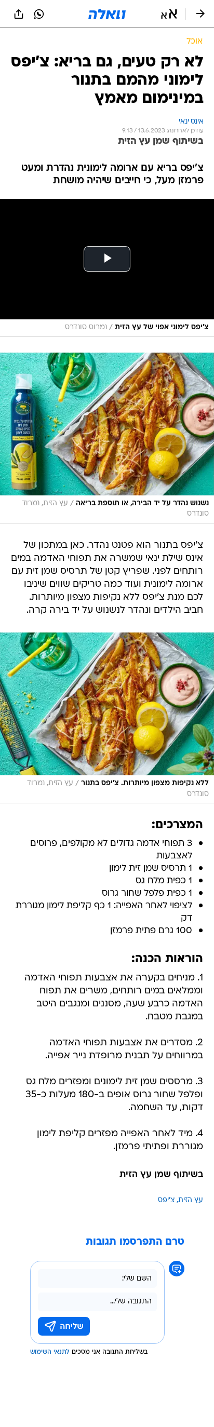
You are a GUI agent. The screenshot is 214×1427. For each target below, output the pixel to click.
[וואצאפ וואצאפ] (39, 14)
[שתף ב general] (18, 14)
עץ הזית (190, 1200)
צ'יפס (166, 1200)
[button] (169, 14)
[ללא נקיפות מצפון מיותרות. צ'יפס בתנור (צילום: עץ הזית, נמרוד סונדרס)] (107, 717)
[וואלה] (107, 14)
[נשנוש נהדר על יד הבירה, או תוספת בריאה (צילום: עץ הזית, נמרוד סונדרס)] (107, 438)
